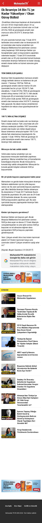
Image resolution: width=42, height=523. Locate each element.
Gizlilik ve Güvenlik (30, 506)
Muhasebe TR (9, 513)
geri (3, 3)
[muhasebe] (21, 5)
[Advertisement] (21, 460)
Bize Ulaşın (17, 506)
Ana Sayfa (8, 506)
